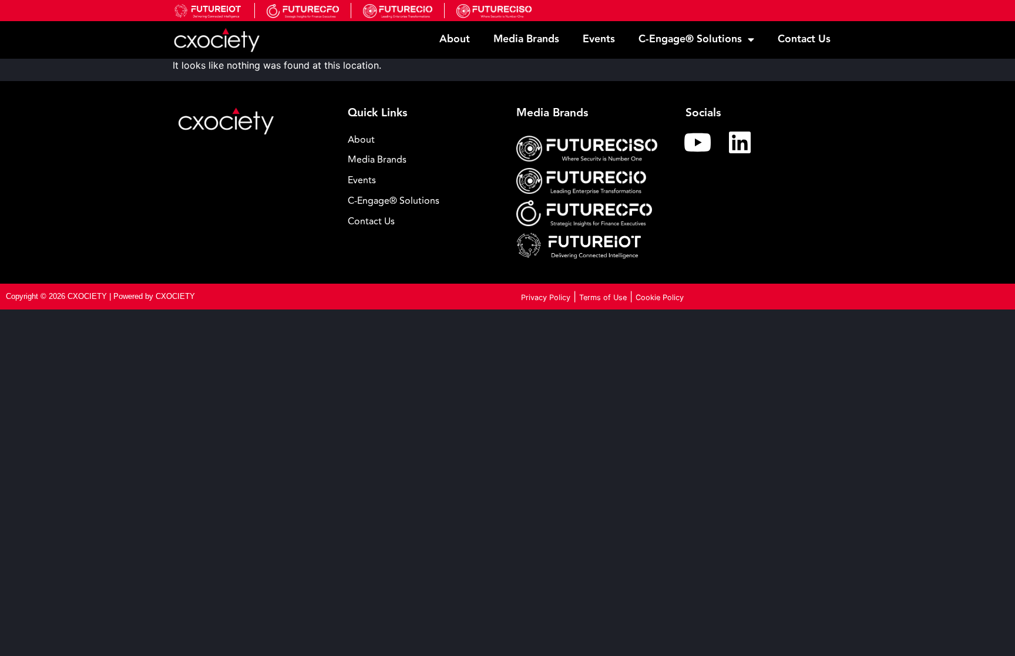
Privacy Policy (545, 297)
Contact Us (804, 39)
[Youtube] (697, 142)
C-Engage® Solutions (690, 39)
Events (599, 39)
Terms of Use (603, 297)
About (454, 39)
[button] (423, 201)
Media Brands (526, 39)
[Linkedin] (740, 142)
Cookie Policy (660, 297)
